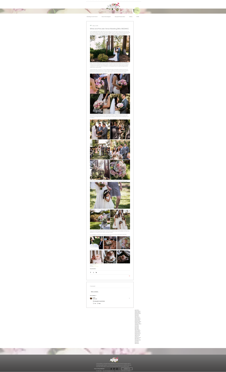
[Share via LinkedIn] (96, 272)
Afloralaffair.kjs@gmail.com (108, 370)
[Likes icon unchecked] (93, 303)
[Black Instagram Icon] (117, 369)
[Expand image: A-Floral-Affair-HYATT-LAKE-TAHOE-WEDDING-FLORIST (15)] (96, 242)
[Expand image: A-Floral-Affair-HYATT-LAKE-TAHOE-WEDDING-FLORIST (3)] (100, 104)
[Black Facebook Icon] (111, 369)
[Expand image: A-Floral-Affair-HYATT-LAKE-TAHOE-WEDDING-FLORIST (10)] (100, 129)
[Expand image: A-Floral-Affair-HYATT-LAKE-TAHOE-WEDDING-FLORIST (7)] (100, 170)
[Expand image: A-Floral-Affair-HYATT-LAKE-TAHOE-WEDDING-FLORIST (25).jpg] (100, 84)
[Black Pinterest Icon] (114, 369)
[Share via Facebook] (90, 272)
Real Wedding (93, 268)
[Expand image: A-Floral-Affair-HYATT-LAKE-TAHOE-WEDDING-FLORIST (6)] (120, 170)
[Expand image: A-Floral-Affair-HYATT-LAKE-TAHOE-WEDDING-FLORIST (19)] (96, 256)
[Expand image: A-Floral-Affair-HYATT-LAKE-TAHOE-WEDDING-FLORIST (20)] (110, 256)
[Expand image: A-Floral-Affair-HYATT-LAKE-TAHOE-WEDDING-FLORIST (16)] (123, 242)
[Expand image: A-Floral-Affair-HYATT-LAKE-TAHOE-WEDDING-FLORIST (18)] (123, 256)
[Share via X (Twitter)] (93, 272)
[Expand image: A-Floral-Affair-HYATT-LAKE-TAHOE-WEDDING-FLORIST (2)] (120, 104)
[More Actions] (129, 298)
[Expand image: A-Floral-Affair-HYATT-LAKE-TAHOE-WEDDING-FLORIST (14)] (100, 150)
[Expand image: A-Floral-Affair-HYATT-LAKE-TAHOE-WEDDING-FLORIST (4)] (120, 84)
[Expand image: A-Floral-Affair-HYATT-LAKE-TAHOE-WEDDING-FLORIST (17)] (110, 242)
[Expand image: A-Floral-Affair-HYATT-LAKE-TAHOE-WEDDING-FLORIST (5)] (100, 219)
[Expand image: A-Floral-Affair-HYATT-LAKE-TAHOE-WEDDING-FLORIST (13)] (120, 150)
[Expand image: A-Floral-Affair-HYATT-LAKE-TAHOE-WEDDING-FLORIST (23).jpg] (120, 219)
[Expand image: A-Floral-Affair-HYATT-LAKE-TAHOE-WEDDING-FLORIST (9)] (120, 129)
